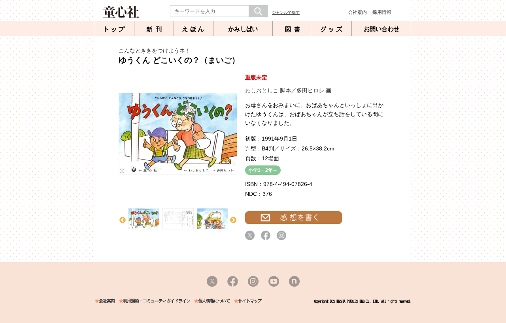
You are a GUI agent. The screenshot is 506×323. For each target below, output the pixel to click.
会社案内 (357, 12)
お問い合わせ (381, 29)
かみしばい (243, 29)
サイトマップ (250, 301)
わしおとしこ (261, 90)
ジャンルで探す (286, 12)
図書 (294, 29)
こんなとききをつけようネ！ (155, 50)
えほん (194, 29)
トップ (114, 29)
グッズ (332, 29)
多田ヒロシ (310, 90)
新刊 (155, 29)
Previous (122, 220)
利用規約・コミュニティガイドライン (156, 301)
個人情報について (214, 301)
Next (233, 220)
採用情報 (381, 12)
